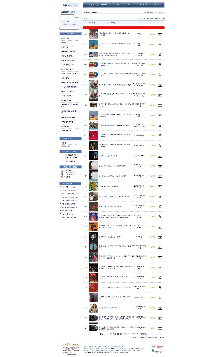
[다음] (142, 334)
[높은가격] (149, 18)
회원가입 (66, 24)
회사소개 (136, 337)
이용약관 (142, 337)
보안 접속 (66, 21)
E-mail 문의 (71, 161)
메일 (89, 352)
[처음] (102, 334)
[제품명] (155, 18)
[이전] (106, 334)
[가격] (144, 18)
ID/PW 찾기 (73, 24)
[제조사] (161, 18)
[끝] (145, 334)
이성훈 (121, 346)
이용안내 (161, 337)
